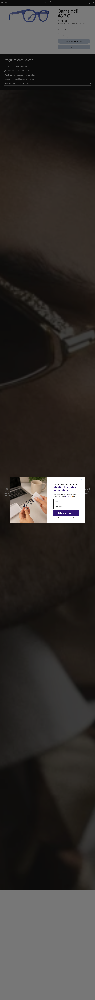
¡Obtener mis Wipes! (66, 513)
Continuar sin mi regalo (66, 518)
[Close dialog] (82, 479)
